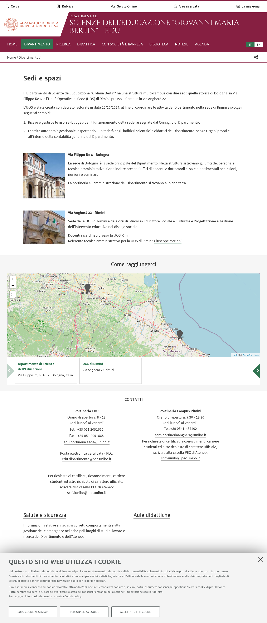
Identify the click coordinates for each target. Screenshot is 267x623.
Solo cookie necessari (33, 612)
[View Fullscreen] (13, 294)
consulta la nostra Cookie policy (61, 596)
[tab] (250, 44)
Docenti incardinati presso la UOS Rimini (99, 235)
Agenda (202, 44)
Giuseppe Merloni (167, 240)
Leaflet (235, 355)
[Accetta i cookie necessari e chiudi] (260, 559)
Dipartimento (37, 44)
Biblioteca (158, 44)
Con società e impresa (122, 44)
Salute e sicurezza (44, 515)
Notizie (181, 44)
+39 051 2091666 (90, 429)
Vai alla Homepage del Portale (31, 24)
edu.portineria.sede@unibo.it (87, 442)
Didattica (86, 44)
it (250, 44)
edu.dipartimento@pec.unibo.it (86, 458)
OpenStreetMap (251, 355)
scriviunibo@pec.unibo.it (86, 492)
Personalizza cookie (84, 612)
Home (12, 44)
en (259, 44)
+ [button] (12, 279)
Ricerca (63, 44)
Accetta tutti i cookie (135, 612)
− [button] (12, 285)
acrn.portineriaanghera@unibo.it (180, 434)
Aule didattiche (152, 515)
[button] (256, 57)
